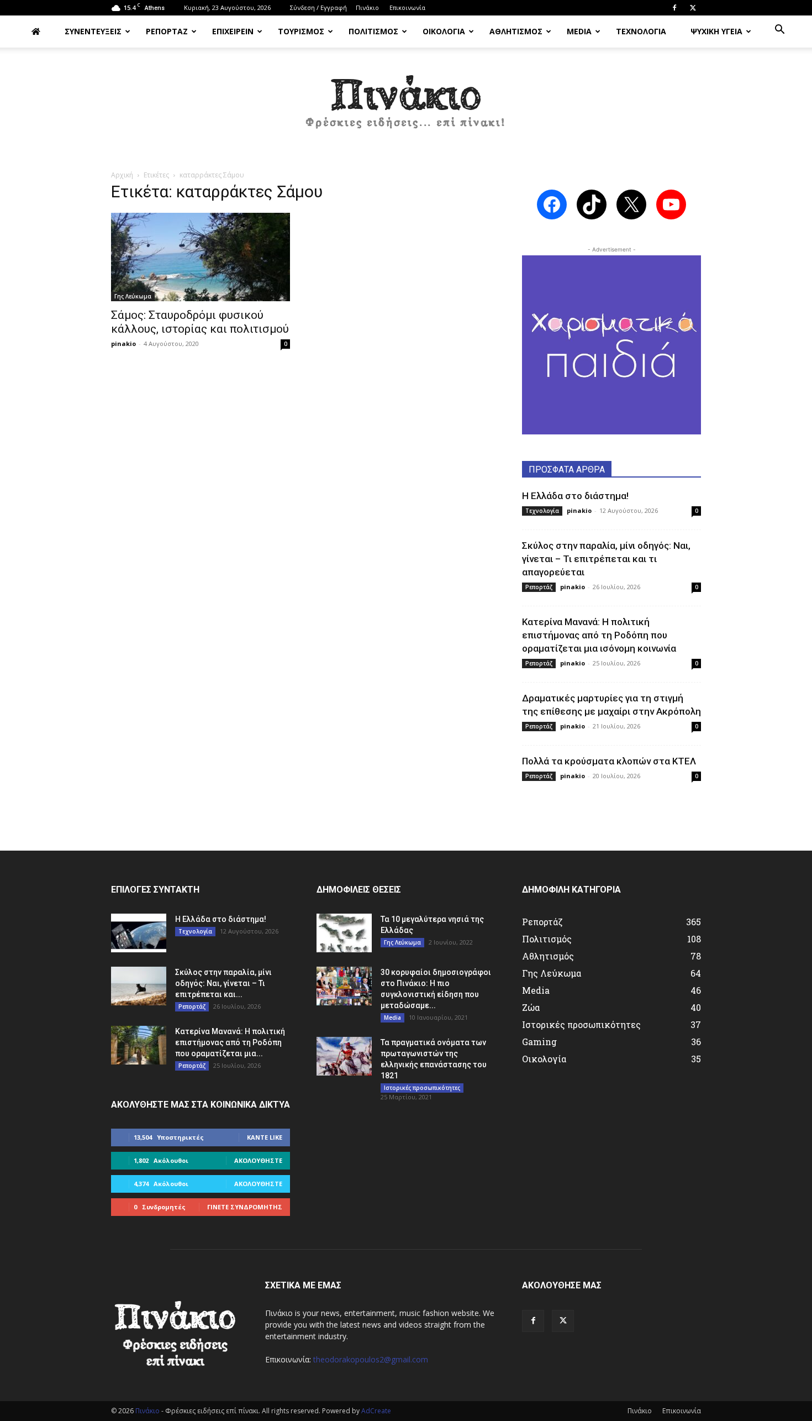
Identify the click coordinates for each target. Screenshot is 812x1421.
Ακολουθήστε (258, 1160)
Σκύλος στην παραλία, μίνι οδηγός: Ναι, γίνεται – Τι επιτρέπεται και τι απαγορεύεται (606, 559)
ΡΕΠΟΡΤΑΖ (167, 31)
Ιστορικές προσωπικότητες (422, 1088)
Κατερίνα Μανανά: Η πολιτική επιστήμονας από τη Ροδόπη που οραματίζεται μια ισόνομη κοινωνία (599, 635)
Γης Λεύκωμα (132, 296)
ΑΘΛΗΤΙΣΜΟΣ (515, 31)
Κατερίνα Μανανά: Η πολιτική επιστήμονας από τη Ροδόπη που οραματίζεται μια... (230, 1042)
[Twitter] (692, 7)
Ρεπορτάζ (538, 587)
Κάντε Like (264, 1137)
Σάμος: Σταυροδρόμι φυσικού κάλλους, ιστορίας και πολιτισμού (200, 321)
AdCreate (376, 1410)
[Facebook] (674, 7)
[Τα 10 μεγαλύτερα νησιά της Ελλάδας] (344, 933)
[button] (779, 30)
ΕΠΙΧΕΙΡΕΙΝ (233, 31)
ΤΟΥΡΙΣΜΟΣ (301, 31)
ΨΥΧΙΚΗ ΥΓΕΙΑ (716, 31)
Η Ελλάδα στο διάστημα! (575, 495)
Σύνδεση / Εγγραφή (318, 7)
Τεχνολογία (542, 511)
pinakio (123, 343)
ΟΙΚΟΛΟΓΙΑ (444, 31)
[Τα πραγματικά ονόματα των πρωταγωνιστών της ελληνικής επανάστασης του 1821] (344, 1056)
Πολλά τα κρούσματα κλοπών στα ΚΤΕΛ (609, 761)
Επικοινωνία (407, 7)
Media (392, 1017)
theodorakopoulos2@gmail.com (370, 1359)
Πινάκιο (367, 7)
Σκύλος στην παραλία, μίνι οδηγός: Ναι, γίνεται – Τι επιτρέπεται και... (223, 983)
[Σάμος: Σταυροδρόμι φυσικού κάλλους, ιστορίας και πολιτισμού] (200, 257)
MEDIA (579, 31)
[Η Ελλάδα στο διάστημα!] (138, 933)
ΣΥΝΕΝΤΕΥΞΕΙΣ (93, 31)
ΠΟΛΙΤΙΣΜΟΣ (373, 31)
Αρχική (122, 175)
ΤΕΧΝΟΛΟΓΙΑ (641, 31)
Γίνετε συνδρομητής (244, 1207)
